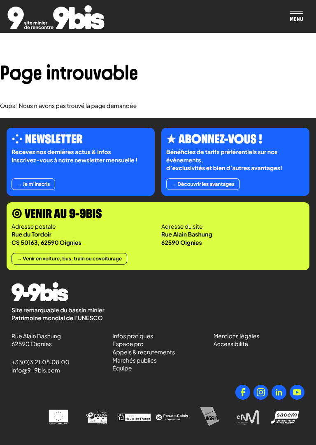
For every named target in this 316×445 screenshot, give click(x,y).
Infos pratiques (132, 336)
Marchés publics (134, 360)
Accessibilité (231, 344)
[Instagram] (260, 392)
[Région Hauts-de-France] (134, 417)
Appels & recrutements (143, 352)
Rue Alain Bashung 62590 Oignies (37, 340)
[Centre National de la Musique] (248, 417)
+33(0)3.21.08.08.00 (37, 362)
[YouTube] (297, 392)
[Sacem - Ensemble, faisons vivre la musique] (285, 417)
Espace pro (128, 344)
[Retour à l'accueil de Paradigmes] (56, 17)
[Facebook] (242, 392)
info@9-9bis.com (36, 370)
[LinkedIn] (279, 392)
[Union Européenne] (58, 417)
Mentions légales (237, 336)
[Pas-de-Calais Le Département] (172, 417)
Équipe (122, 368)
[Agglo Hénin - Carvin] (210, 417)
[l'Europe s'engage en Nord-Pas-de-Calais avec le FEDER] (96, 417)
